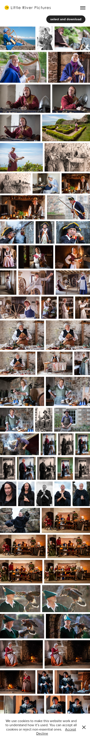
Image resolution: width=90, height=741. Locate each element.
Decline (42, 733)
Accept (70, 729)
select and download (65, 19)
